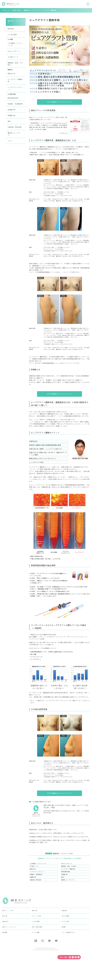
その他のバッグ (13, 57)
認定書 (63, 927)
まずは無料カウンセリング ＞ (59, 102)
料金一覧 (4, 916)
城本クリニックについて (9, 927)
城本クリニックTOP (7, 910)
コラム (10, 141)
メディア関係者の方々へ (68, 932)
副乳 (9, 121)
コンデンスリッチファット (15, 88)
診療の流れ (5, 921)
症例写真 (11, 29)
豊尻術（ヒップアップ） (14, 134)
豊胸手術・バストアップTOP (48, 858)
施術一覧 (34, 910)
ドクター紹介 (65, 921)
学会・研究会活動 (37, 927)
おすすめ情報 (65, 916)
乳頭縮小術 (11, 110)
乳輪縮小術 (11, 115)
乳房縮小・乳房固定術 (15, 104)
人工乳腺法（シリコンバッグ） (15, 44)
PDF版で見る (63, 133)
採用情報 (4, 932)
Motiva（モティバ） (14, 51)
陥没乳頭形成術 (13, 98)
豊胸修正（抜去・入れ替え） (15, 64)
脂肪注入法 (11, 73)
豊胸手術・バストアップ (15, 22)
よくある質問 (12, 34)
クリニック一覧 (36, 916)
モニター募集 (35, 932)
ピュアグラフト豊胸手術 (15, 80)
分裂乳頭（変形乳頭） (15, 127)
